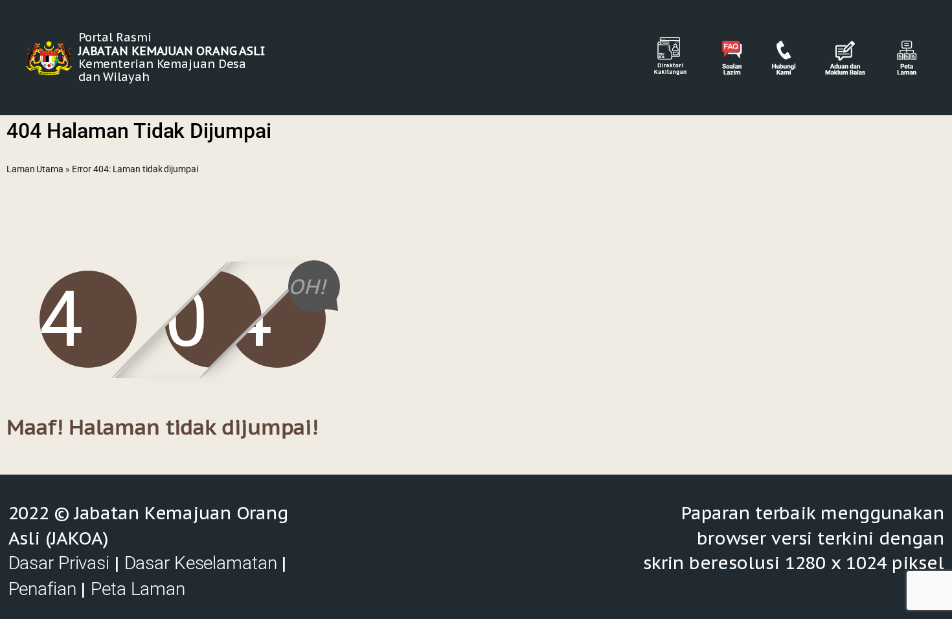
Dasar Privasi (58, 563)
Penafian (42, 589)
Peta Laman (138, 589)
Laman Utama (34, 169)
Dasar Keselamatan (200, 563)
